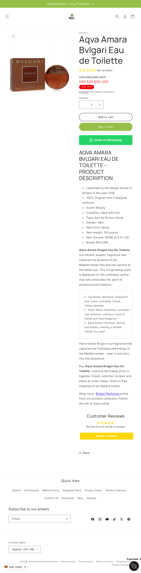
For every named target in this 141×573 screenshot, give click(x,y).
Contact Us (51, 498)
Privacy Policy (93, 490)
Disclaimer (68, 498)
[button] (7, 16)
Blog (80, 498)
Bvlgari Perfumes (107, 393)
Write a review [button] (106, 436)
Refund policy (68, 561)
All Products (31, 490)
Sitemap (91, 498)
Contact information (122, 565)
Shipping (84, 92)
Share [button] (86, 452)
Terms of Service (116, 490)
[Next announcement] (134, 4)
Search (16, 490)
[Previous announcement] (6, 4)
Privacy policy (86, 561)
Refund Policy (50, 490)
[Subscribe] (66, 519)
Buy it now (106, 126)
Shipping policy (124, 561)
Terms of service (104, 561)
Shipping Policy (72, 490)
